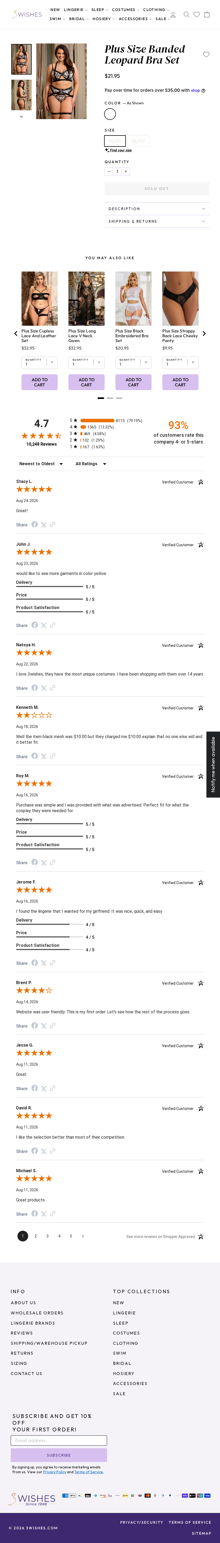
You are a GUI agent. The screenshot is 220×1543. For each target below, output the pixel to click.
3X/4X (138, 141)
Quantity (117, 161)
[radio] (110, 420)
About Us (23, 1302)
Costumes (124, 9)
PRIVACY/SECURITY (141, 1522)
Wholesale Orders (37, 1312)
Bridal (77, 18)
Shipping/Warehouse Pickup (49, 1343)
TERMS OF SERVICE (190, 1522)
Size (110, 130)
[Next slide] (204, 333)
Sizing (19, 1363)
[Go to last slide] (16, 333)
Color (124, 103)
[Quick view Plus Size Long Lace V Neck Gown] (86, 299)
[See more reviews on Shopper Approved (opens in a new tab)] (53, 524)
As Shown (110, 114)
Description (124, 208)
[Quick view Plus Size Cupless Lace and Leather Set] (39, 299)
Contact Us (26, 1373)
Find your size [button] (121, 150)
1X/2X (115, 141)
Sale (161, 18)
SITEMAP (201, 1533)
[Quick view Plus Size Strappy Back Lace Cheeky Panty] (180, 299)
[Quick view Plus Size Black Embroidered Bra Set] (133, 299)
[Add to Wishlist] (206, 54)
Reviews (22, 1333)
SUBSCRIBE (59, 1455)
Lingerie (74, 9)
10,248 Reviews (41, 444)
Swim (56, 18)
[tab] (101, 398)
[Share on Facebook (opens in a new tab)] (34, 524)
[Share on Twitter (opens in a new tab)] (44, 524)
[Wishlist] (196, 14)
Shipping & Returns (133, 221)
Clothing (155, 9)
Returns (22, 1353)
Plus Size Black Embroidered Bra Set (131, 335)
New (55, 9)
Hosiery (102, 18)
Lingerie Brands (33, 1323)
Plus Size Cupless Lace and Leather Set (38, 335)
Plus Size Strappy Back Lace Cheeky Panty (180, 335)
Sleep (98, 9)
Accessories (134, 18)
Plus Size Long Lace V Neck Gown (82, 335)
